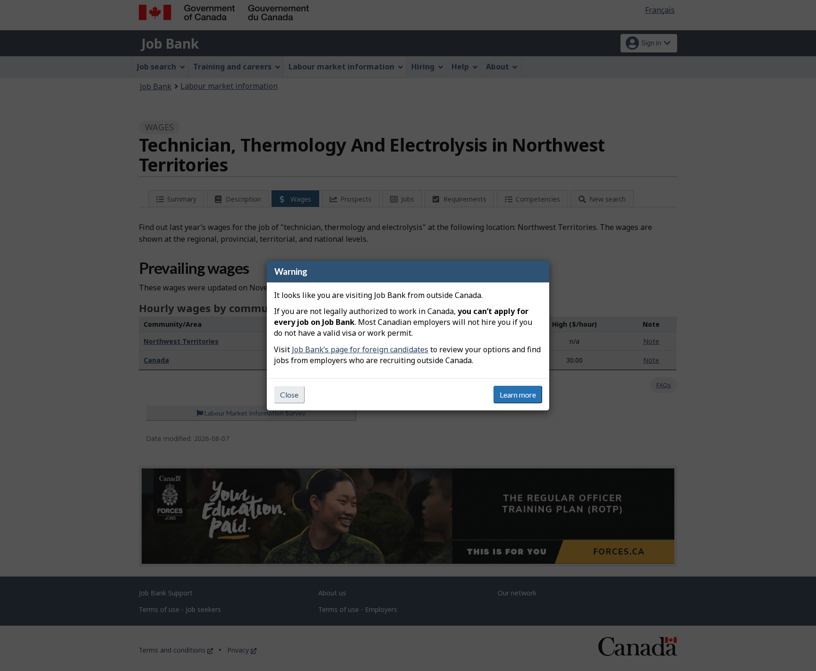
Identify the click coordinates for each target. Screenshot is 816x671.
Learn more (518, 394)
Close (289, 394)
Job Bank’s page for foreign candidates (360, 349)
